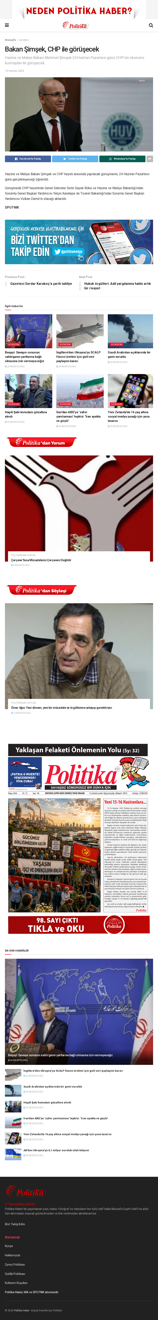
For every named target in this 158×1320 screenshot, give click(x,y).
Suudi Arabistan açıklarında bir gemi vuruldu (52, 1086)
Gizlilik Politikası (15, 1273)
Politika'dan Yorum (23, 555)
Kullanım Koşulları (16, 1283)
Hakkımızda (12, 1255)
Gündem (24, 40)
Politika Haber (21, 1310)
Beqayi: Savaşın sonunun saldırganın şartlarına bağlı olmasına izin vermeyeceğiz (24, 357)
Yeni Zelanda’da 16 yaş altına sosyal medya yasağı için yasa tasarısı (128, 416)
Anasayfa (10, 40)
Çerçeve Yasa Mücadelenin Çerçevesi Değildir (41, 560)
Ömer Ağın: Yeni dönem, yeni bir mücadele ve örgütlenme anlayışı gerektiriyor (61, 707)
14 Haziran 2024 (14, 70)
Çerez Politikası (15, 1264)
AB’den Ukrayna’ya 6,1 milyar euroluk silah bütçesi (56, 1150)
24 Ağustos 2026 (15, 366)
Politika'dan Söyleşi (23, 703)
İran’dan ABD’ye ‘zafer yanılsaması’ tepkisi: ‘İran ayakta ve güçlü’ (78, 416)
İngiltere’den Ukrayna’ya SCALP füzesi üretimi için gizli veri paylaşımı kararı (78, 357)
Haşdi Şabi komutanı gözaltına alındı (47, 1102)
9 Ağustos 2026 (21, 565)
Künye (9, 1246)
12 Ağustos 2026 (22, 713)
